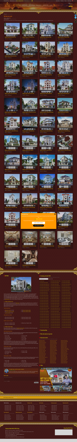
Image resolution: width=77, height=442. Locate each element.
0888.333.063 (39, 219)
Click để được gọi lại (38, 225)
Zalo (75, 17)
